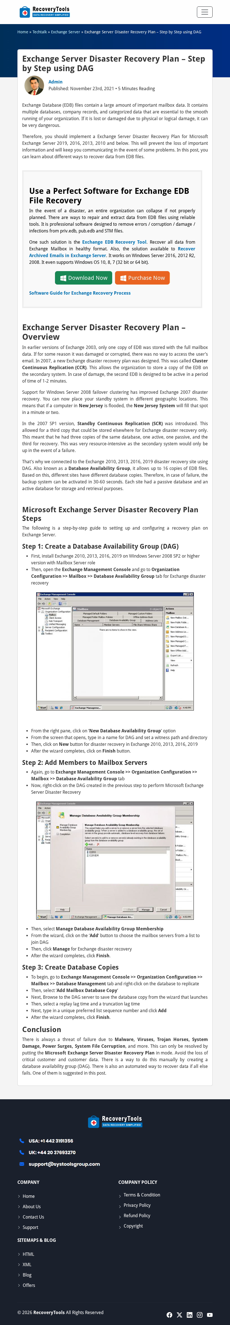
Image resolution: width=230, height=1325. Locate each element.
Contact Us (33, 1217)
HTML (28, 1254)
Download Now (87, 277)
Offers (29, 1285)
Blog (27, 1275)
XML (27, 1264)
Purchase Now (146, 277)
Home (29, 1196)
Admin (56, 82)
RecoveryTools (49, 1312)
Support (30, 1227)
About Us (32, 1206)
